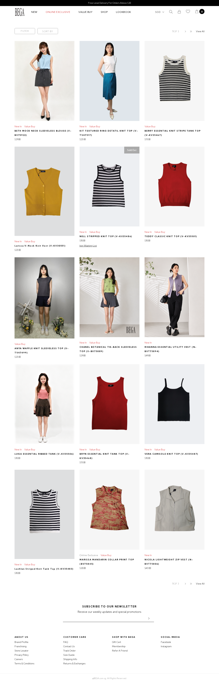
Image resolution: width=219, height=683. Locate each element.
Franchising (21, 646)
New (34, 12)
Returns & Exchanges (74, 663)
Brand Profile (21, 642)
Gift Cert (116, 642)
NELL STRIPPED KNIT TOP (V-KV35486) (106, 236)
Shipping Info (70, 659)
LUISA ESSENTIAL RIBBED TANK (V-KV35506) (44, 454)
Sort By (47, 31)
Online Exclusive (58, 12)
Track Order (69, 650)
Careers (19, 659)
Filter (25, 31)
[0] (196, 12)
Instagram (166, 646)
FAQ (65, 642)
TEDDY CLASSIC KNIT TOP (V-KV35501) (171, 236)
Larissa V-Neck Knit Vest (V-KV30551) (40, 245)
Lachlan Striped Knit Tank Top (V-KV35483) (44, 569)
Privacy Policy (22, 655)
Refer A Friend (120, 650)
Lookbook (123, 12)
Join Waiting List (88, 245)
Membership (118, 646)
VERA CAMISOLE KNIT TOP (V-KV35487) (171, 454)
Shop (104, 12)
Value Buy (85, 12)
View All (200, 31)
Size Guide (69, 655)
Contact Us (69, 646)
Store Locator (21, 650)
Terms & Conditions (24, 663)
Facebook (166, 642)
